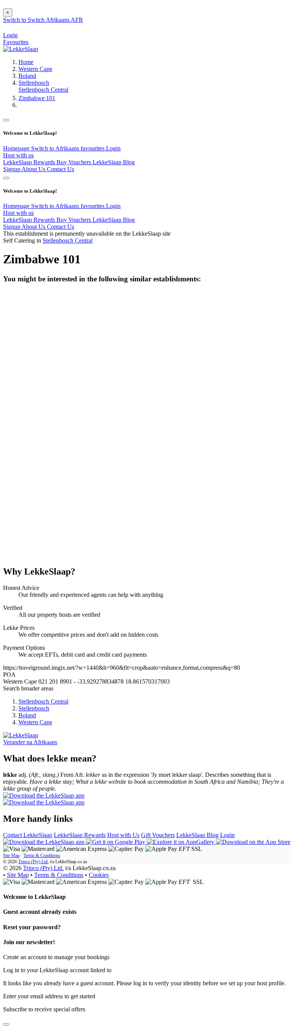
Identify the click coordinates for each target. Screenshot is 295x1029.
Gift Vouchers (158, 835)
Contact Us (60, 169)
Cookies (99, 875)
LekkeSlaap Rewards (29, 162)
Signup (12, 169)
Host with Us (123, 835)
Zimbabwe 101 (36, 98)
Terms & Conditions (41, 855)
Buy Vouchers (74, 162)
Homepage (17, 148)
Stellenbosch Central (43, 89)
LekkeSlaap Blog (114, 162)
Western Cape (35, 69)
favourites (93, 148)
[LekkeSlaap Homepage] (20, 49)
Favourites (15, 42)
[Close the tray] (6, 1024)
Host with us (18, 155)
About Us (34, 169)
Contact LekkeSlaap (27, 835)
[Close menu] (6, 120)
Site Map (11, 855)
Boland (27, 76)
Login (113, 148)
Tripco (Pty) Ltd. (33, 861)
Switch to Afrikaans (56, 148)
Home (25, 62)
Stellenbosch (33, 82)
